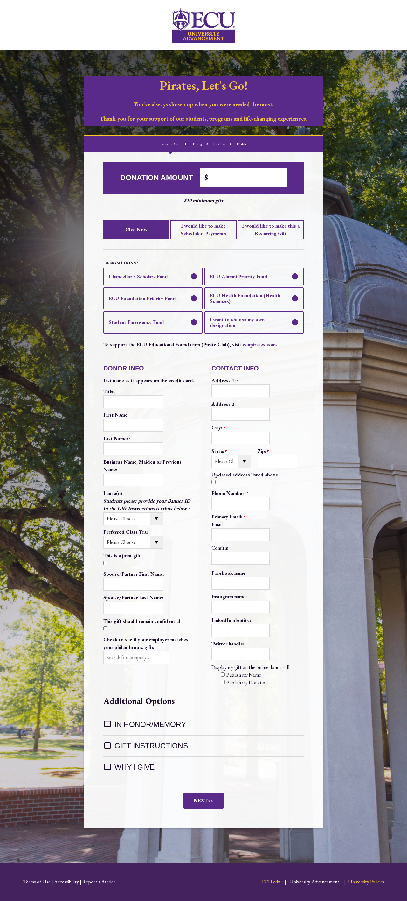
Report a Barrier (98, 881)
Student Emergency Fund (136, 322)
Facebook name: (229, 573)
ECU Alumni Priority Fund (238, 276)
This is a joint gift (122, 555)
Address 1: (224, 380)
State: (218, 451)
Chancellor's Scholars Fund (138, 276)
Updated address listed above (244, 474)
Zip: (262, 451)
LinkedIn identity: (231, 620)
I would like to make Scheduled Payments (203, 229)
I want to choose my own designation (237, 322)
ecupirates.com (259, 344)
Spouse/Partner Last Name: (133, 597)
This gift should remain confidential (141, 621)
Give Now (136, 229)
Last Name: (116, 438)
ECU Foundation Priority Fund (142, 298)
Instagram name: (229, 596)
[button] (136, 657)
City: (217, 427)
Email (217, 524)
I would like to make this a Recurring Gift (271, 229)
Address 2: (223, 404)
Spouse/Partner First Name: (133, 574)
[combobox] (136, 657)
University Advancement (314, 881)
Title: (109, 391)
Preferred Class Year (125, 532)
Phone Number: (229, 493)
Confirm (220, 548)
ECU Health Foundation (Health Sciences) (245, 298)
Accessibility (66, 881)
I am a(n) (146, 501)
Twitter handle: (227, 643)
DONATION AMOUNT (157, 177)
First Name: (116, 415)
